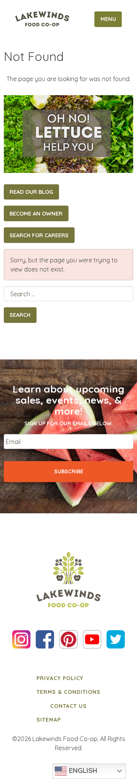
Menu (108, 19)
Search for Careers (39, 235)
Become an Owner (36, 213)
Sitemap (49, 719)
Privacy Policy (60, 678)
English (82, 770)
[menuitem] (68, 678)
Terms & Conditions (68, 691)
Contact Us (68, 706)
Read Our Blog (31, 191)
